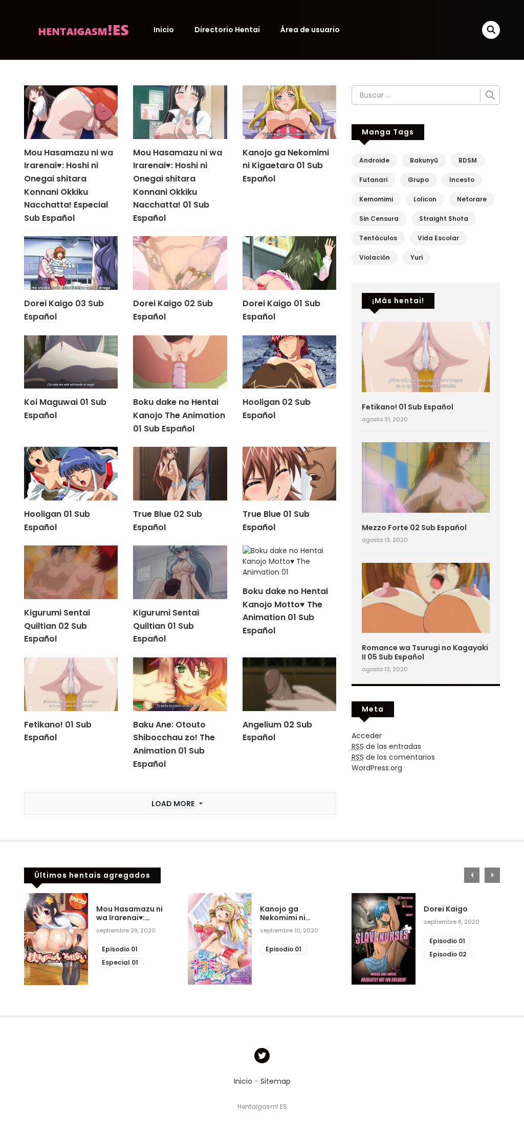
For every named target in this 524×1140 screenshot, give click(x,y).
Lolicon (424, 199)
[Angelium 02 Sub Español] (289, 683)
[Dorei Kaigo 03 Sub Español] (71, 263)
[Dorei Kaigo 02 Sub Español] (180, 263)
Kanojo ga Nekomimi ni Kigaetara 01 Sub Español (286, 166)
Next (492, 875)
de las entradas (386, 746)
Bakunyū (424, 160)
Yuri (416, 257)
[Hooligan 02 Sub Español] (289, 361)
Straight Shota (443, 218)
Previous (471, 875)
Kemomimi (376, 199)
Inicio (164, 30)
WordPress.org (377, 768)
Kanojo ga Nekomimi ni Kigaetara (282, 913)
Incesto (461, 179)
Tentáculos (378, 238)
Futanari (373, 179)
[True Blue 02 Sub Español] (180, 473)
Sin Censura (379, 218)
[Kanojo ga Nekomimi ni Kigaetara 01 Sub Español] (289, 111)
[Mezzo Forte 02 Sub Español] (426, 477)
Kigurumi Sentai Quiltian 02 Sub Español (57, 626)
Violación (374, 257)
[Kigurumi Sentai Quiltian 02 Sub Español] (71, 572)
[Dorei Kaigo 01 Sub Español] (289, 263)
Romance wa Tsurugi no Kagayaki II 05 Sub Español (425, 652)
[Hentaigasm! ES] (83, 29)
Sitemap (275, 1081)
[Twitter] (262, 1055)
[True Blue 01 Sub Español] (289, 473)
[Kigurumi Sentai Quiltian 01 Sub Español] (180, 572)
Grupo (418, 179)
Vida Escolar (438, 238)
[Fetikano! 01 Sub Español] (71, 683)
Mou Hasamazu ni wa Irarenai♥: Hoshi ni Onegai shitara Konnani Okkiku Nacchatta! (129, 913)
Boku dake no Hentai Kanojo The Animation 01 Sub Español (179, 415)
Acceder (367, 736)
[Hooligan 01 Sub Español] (71, 473)
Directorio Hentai (227, 30)
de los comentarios (393, 757)
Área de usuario (310, 30)
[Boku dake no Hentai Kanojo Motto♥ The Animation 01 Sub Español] (289, 561)
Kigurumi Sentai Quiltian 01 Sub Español (166, 626)
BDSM (467, 160)
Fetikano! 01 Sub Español (407, 407)
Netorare (472, 199)
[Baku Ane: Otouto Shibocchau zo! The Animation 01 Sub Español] (180, 683)
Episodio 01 (120, 949)
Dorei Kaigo (446, 909)
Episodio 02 (447, 954)
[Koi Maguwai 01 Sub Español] (71, 361)
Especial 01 (120, 962)
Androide (374, 160)
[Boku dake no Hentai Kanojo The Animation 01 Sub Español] (180, 361)
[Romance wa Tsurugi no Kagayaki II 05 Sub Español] (426, 597)
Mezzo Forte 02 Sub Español (414, 527)
